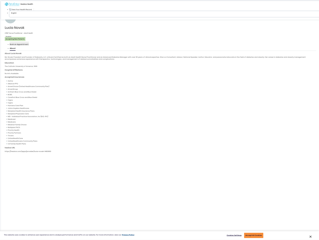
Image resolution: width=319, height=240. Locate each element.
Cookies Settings (234, 235)
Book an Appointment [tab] (19, 44)
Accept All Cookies (253, 235)
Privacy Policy (128, 235)
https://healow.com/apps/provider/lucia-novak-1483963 (28, 151)
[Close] (310, 236)
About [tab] (13, 48)
